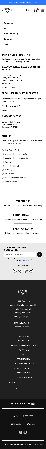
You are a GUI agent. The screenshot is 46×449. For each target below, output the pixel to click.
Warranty (8, 170)
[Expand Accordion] (20, 382)
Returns (8, 162)
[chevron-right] (39, 254)
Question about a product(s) (16, 154)
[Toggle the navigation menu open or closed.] (43, 10)
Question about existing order (16, 158)
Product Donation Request (15, 178)
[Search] (28, 10)
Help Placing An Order (13, 150)
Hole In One (9, 174)
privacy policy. (27, 260)
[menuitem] (35, 10)
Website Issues (11, 182)
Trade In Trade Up (12, 166)
